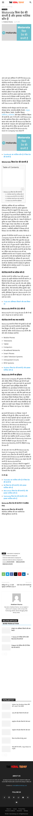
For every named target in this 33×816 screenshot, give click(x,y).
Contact (15, 809)
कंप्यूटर (28, 110)
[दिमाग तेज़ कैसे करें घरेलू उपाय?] (6, 740)
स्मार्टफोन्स (11, 115)
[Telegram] (7, 574)
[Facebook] (11, 574)
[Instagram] (9, 797)
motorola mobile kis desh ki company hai (12, 559)
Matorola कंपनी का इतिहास (14, 200)
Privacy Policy (21, 809)
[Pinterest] (19, 574)
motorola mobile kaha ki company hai (12, 557)
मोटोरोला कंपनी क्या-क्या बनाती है (15, 198)
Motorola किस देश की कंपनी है (13, 192)
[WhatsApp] (3, 574)
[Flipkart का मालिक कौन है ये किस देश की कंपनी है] (6, 647)
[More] (28, 574)
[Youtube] (16, 802)
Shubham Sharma (8, 22)
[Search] (30, 2)
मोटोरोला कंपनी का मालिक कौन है (15, 194)
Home (3, 6)
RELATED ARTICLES (10, 621)
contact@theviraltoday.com (19, 785)
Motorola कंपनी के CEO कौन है (15, 196)
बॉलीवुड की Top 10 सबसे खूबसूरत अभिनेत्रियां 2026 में (9, 586)
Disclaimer (19, 810)
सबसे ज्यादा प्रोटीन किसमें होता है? (24, 586)
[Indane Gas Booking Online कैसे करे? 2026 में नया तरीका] (6, 707)
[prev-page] (3, 654)
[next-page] (6, 654)
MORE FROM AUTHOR (11, 624)
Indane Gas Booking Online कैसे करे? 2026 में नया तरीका (21, 705)
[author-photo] (16, 602)
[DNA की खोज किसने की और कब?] (6, 715)
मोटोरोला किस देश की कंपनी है (7, 564)
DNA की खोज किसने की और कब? (20, 713)
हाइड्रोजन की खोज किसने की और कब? (21, 721)
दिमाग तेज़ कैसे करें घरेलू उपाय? (19, 738)
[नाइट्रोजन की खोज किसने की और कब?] (6, 732)
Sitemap (26, 810)
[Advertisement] (16, 59)
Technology (9, 6)
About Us (9, 809)
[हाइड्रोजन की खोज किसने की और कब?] (6, 723)
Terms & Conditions (10, 810)
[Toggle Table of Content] (22, 189)
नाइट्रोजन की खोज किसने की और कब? (21, 730)
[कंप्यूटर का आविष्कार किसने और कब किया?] (6, 630)
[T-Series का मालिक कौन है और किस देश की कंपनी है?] (6, 639)
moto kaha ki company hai (13, 553)
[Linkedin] (24, 574)
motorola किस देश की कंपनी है (8, 562)
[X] (15, 574)
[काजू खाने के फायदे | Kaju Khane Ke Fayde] (6, 749)
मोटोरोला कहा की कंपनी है (20, 562)
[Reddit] (18, 797)
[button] (3, 2)
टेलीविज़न (4, 115)
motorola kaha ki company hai (10, 555)
